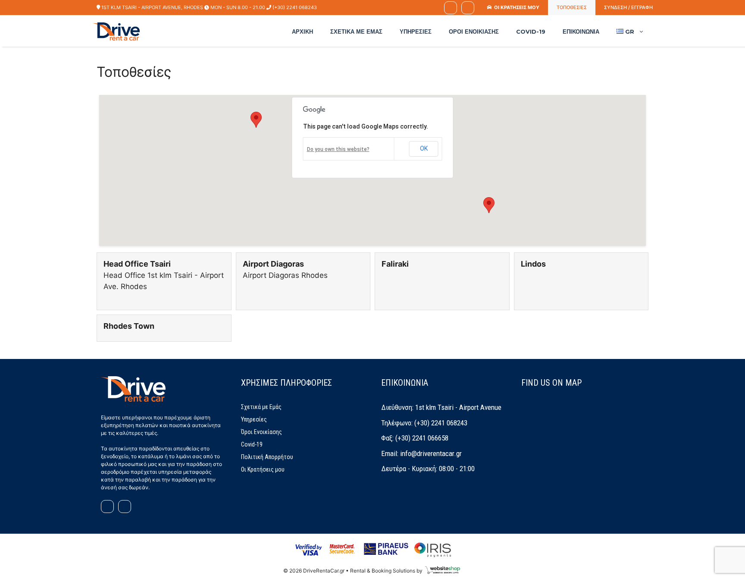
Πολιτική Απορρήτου (267, 456)
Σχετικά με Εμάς (356, 31)
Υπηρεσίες (416, 31)
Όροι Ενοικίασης (474, 31)
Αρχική (302, 31)
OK (424, 148)
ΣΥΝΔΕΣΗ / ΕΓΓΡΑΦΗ (628, 7)
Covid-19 (530, 31)
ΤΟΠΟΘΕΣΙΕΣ (572, 7)
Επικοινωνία (581, 31)
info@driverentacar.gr (431, 453)
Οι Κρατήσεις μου (263, 469)
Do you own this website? (338, 149)
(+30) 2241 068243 (294, 7)
